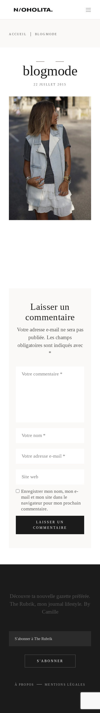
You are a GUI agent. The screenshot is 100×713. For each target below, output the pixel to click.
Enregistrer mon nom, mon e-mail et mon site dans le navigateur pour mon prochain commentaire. (51, 500)
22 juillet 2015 (50, 84)
